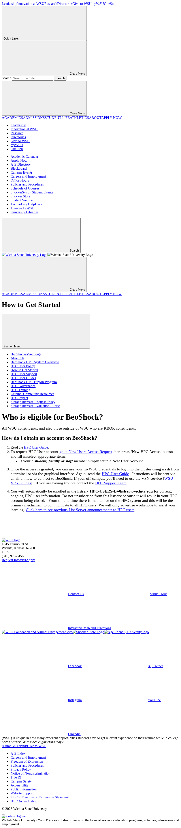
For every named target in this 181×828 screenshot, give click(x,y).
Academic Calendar (24, 156)
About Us (17, 358)
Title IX (16, 777)
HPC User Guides (23, 378)
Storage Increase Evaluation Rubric (35, 406)
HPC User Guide (36, 447)
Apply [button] (30, 560)
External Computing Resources (32, 394)
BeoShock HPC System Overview (35, 362)
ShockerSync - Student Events (32, 192)
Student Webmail (22, 200)
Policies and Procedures (27, 184)
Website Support (22, 793)
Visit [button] (23, 560)
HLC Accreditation (24, 801)
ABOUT (95, 117)
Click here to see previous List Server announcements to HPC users (80, 510)
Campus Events (21, 172)
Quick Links (11, 38)
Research (50, 4)
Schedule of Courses (25, 188)
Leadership (9, 4)
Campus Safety (21, 781)
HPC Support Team (110, 483)
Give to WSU (82, 4)
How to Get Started (24, 370)
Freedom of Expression (27, 761)
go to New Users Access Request (85, 451)
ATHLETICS (79, 117)
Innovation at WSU (30, 4)
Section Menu (13, 346)
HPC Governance (23, 386)
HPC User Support (24, 374)
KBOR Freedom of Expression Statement (40, 797)
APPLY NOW (111, 117)
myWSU (98, 4)
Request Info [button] (11, 560)
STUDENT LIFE (57, 117)
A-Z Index (18, 753)
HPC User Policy (23, 366)
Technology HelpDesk (26, 204)
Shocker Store (20, 196)
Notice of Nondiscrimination (30, 773)
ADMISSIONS (34, 117)
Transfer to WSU (22, 208)
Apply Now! (19, 160)
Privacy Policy (21, 769)
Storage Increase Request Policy (33, 402)
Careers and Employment (28, 176)
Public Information (24, 789)
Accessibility (19, 785)
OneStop (110, 4)
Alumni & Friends (14, 746)
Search (6, 78)
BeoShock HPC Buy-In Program (34, 382)
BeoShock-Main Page (26, 354)
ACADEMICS (12, 117)
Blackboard (19, 168)
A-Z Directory (21, 164)
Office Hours (20, 180)
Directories (64, 4)
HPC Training (20, 390)
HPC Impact (19, 398)
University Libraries (24, 212)
